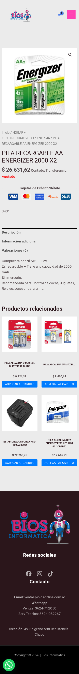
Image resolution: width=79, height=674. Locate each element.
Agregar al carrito (19, 384)
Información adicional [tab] (19, 241)
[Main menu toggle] (71, 14)
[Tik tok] (50, 574)
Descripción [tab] (11, 232)
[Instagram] (40, 574)
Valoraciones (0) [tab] (15, 250)
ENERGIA (43, 138)
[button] (70, 54)
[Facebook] (29, 574)
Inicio (6, 133)
